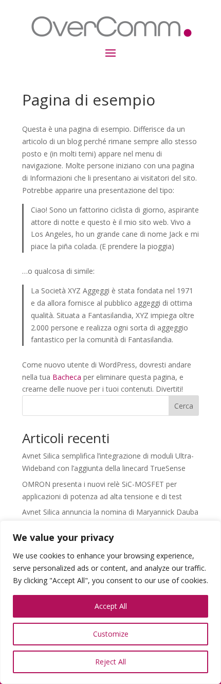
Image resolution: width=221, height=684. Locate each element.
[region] (110, 602)
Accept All (111, 606)
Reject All (110, 662)
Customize (110, 634)
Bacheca (66, 377)
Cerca (183, 406)
